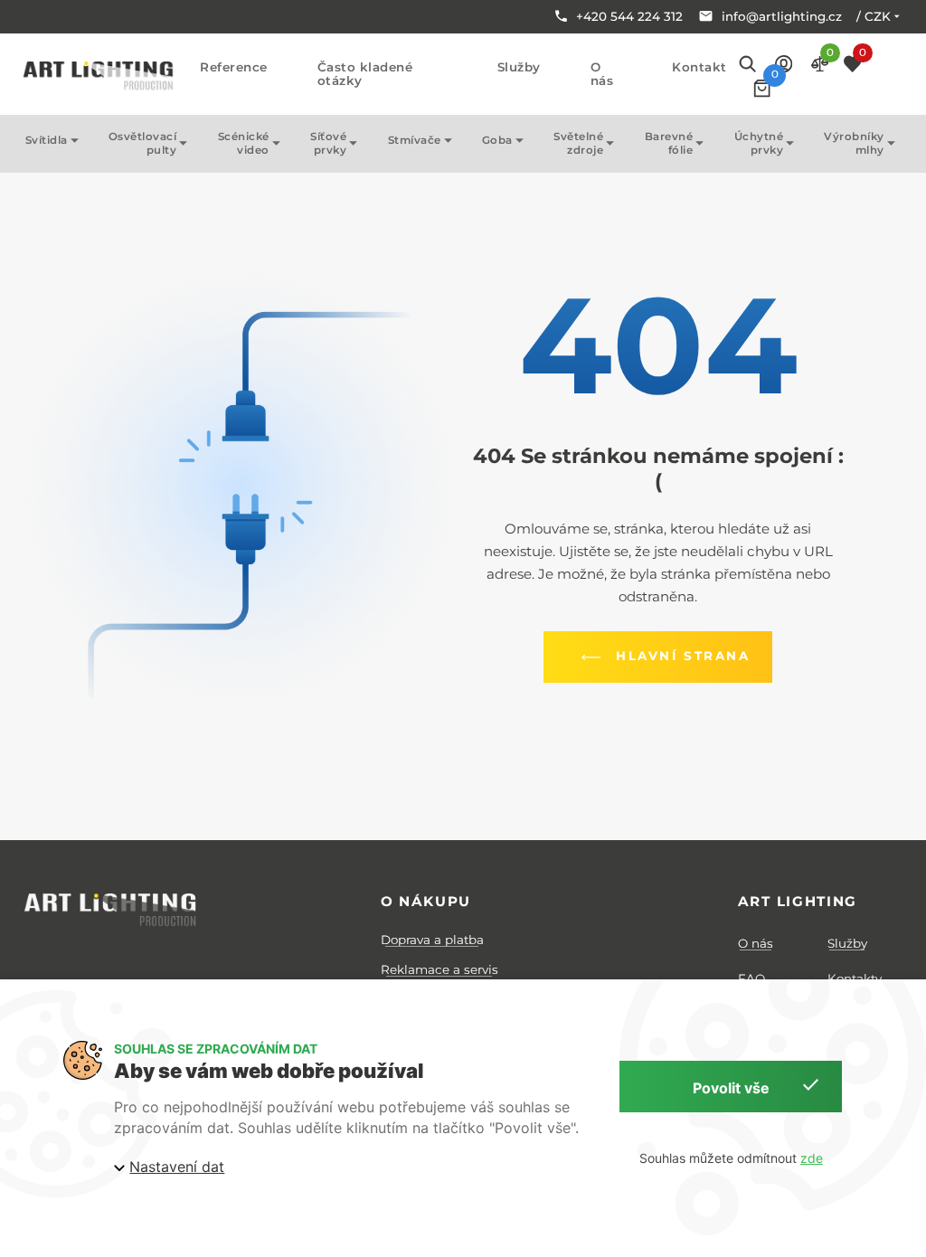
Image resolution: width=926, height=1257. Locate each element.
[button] (783, 62)
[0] (761, 88)
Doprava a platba (432, 939)
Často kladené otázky (365, 74)
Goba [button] (497, 140)
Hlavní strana (683, 655)
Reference (234, 67)
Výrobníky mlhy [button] (854, 143)
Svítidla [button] (46, 140)
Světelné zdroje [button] (578, 143)
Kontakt (699, 67)
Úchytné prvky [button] (759, 143)
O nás (602, 74)
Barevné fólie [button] (669, 143)
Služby (519, 67)
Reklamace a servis (439, 969)
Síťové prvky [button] (328, 143)
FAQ (751, 978)
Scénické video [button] (243, 143)
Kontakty (854, 978)
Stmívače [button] (414, 140)
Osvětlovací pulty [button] (143, 143)
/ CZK (873, 16)
